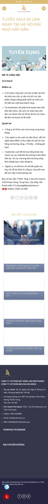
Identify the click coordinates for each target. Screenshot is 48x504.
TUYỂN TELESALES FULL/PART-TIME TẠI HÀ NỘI (23, 350)
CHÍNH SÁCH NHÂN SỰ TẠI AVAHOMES (23, 240)
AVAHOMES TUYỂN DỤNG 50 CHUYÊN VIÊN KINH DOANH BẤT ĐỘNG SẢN (22, 267)
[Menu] (4, 8)
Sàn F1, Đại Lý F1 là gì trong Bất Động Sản (22, 295)
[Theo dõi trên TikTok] (28, 496)
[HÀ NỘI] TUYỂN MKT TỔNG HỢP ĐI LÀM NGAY (23, 322)
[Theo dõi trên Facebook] (19, 496)
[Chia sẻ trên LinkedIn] (35, 198)
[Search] (44, 8)
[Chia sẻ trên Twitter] (22, 198)
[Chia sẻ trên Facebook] (17, 198)
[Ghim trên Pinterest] (31, 198)
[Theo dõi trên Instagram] (24, 496)
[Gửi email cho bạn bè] (26, 198)
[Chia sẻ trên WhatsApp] (12, 198)
